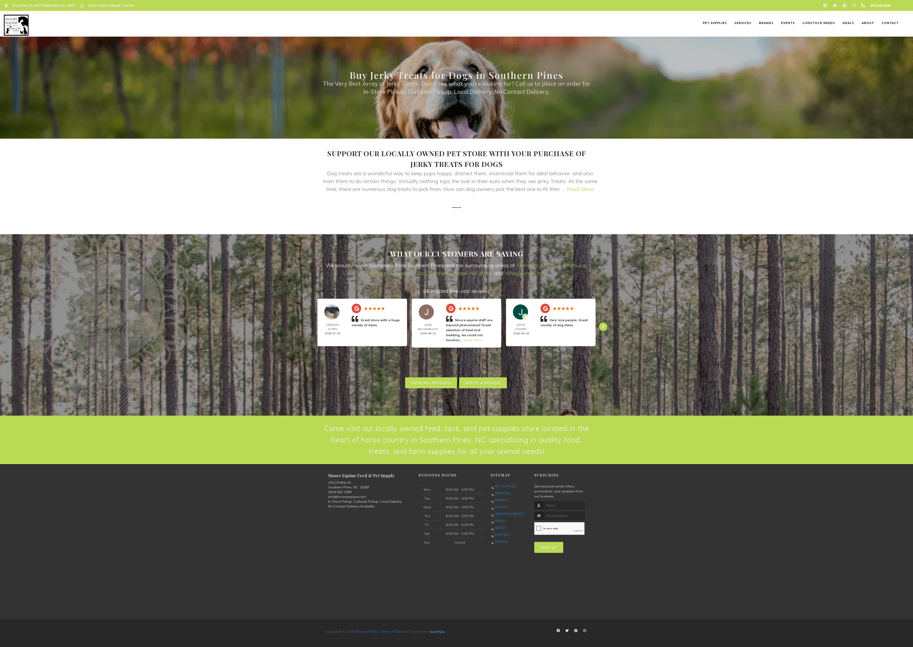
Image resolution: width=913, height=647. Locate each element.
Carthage (376, 273)
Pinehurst (574, 265)
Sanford (438, 273)
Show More (472, 340)
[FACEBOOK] (825, 5)
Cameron (401, 273)
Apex (485, 273)
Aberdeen (527, 265)
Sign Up (548, 547)
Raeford (551, 265)
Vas (419, 273)
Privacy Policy (367, 631)
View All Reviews (431, 382)
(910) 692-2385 (340, 492)
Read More (580, 189)
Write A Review (483, 382)
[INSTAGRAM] (854, 5)
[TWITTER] (835, 5)
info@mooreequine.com (347, 497)
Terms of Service (393, 631)
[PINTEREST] (844, 5)
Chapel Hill (463, 273)
